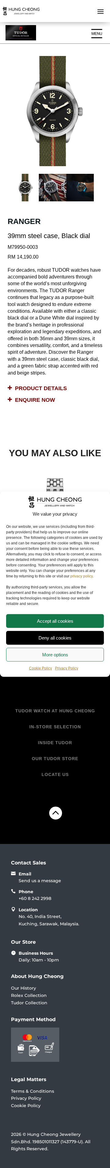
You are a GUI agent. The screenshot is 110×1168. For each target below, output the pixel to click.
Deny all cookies (55, 637)
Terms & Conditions (32, 1091)
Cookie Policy (40, 668)
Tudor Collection (29, 1003)
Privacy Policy (66, 668)
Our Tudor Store (55, 758)
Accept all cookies (55, 620)
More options (55, 654)
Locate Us (55, 774)
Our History (23, 988)
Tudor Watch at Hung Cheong (55, 711)
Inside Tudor (55, 743)
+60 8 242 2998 (35, 898)
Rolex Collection (29, 995)
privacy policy (81, 576)
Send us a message (40, 880)
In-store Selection (55, 727)
